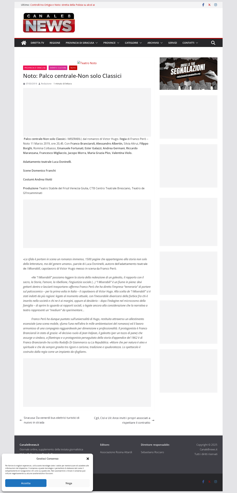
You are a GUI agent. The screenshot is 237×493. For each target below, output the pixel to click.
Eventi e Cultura (58, 68)
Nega (69, 483)
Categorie (131, 42)
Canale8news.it (29, 444)
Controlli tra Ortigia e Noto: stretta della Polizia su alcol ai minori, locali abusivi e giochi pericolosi (62, 6)
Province (109, 42)
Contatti (188, 42)
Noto (73, 68)
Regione (55, 42)
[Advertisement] (87, 112)
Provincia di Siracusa (80, 42)
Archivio (153, 42)
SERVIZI (172, 42)
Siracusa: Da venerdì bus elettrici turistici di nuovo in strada (51, 420)
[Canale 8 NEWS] (24, 43)
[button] (88, 458)
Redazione (46, 83)
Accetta (26, 483)
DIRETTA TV (37, 42)
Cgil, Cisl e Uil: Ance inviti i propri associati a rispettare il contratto (122, 420)
